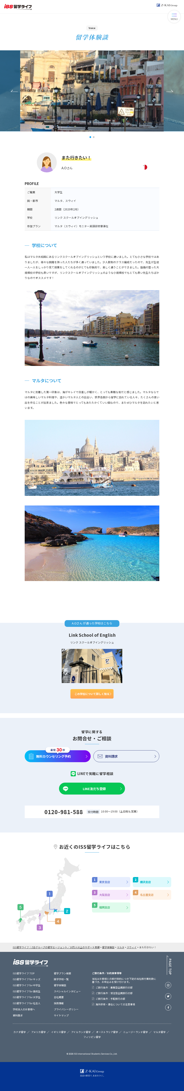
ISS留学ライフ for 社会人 (26, 1003)
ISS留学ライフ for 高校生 (26, 991)
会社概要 (59, 997)
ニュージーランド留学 (135, 1032)
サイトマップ (61, 1015)
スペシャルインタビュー (67, 991)
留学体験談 (60, 985)
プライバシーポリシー (66, 1009)
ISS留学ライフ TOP (24, 973)
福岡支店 (104, 907)
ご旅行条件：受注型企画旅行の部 (114, 993)
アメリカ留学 (38, 1032)
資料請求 (111, 756)
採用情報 (59, 1003)
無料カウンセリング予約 (53, 756)
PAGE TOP (168, 965)
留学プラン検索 (62, 973)
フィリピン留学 (92, 1037)
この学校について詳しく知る (92, 694)
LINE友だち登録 (94, 788)
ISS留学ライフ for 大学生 (26, 997)
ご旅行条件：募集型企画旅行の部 (114, 987)
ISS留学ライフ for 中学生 (26, 985)
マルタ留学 (159, 1032)
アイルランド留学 (81, 1032)
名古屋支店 (146, 895)
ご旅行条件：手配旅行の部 (110, 998)
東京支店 (104, 882)
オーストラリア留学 (107, 1032)
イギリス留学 (58, 1032)
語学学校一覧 (61, 979)
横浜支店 (145, 882)
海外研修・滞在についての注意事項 (115, 1004)
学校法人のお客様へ (24, 1009)
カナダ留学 (19, 1032)
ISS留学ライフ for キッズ (26, 979)
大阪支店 (104, 895)
